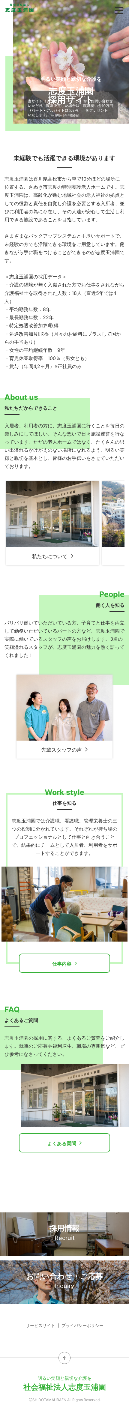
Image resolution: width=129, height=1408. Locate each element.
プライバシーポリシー (83, 1325)
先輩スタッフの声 (61, 750)
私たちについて (50, 556)
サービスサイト (40, 1325)
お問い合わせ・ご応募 (64, 1281)
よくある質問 (61, 1143)
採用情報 (65, 1233)
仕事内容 (61, 964)
